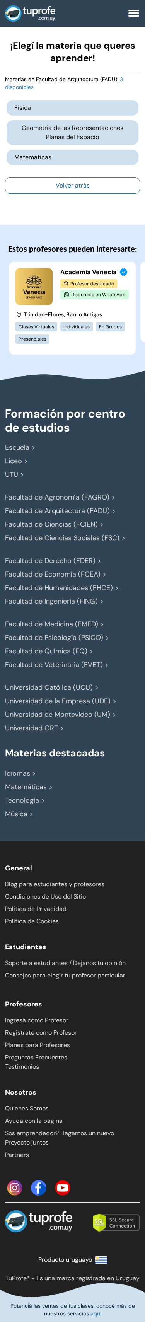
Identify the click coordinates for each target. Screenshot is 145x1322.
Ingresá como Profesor (36, 1020)
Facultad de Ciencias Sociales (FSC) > (65, 537)
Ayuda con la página (34, 1121)
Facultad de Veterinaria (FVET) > (57, 664)
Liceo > (16, 461)
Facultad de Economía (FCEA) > (55, 574)
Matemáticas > (29, 786)
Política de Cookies (32, 921)
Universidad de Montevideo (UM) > (60, 714)
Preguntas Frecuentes (36, 1057)
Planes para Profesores (37, 1045)
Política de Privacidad (36, 909)
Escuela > (20, 447)
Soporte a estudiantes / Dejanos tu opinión (65, 963)
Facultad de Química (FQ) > (49, 651)
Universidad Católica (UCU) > (52, 687)
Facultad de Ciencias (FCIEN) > (54, 524)
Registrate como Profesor (41, 1033)
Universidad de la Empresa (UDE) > (60, 701)
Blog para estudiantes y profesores (54, 884)
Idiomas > (20, 773)
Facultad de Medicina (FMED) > (54, 624)
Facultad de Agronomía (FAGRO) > (60, 497)
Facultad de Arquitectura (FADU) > (60, 510)
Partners (17, 1155)
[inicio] (45, 13)
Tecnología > (25, 800)
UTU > (14, 474)
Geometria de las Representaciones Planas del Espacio (72, 132)
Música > (19, 814)
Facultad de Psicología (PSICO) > (57, 637)
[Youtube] (62, 1187)
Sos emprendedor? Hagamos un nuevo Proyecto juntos (59, 1137)
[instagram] (14, 1187)
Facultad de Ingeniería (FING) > (54, 601)
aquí (95, 1313)
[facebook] (38, 1187)
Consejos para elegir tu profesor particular (65, 975)
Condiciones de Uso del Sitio (45, 896)
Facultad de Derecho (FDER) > (53, 560)
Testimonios (22, 1067)
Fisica (22, 108)
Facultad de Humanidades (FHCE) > (62, 587)
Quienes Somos (27, 1108)
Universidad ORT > (34, 728)
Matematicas (32, 157)
